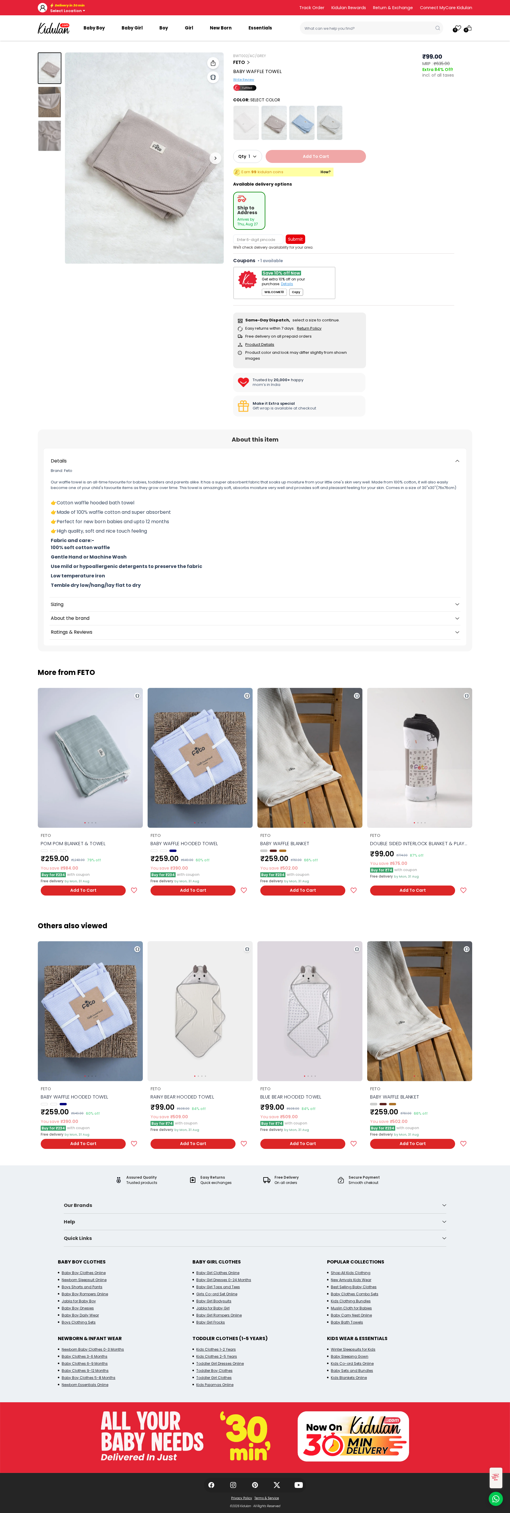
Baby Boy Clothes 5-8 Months (88, 1377)
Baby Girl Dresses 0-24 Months (223, 1279)
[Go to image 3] (49, 136)
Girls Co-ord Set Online (216, 1293)
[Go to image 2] (49, 102)
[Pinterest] (255, 1485)
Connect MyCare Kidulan (446, 8)
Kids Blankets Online (349, 1377)
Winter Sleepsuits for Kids (353, 1349)
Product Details (259, 344)
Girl (189, 28)
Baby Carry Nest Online (351, 1315)
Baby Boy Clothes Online (84, 1272)
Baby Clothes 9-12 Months (85, 1370)
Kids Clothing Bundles (351, 1301)
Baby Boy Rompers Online (85, 1293)
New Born (221, 28)
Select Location (66, 11)
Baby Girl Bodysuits (213, 1301)
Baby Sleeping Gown (349, 1356)
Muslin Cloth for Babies (351, 1308)
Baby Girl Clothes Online (217, 1272)
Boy (163, 28)
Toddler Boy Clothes (214, 1370)
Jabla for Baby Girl (213, 1308)
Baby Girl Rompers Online (219, 1315)
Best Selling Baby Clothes (354, 1286)
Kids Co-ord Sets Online (352, 1363)
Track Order (311, 8)
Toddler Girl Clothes (214, 1377)
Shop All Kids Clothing (350, 1272)
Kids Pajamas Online (214, 1384)
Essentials (260, 28)
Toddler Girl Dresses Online (220, 1363)
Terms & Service (266, 1498)
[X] (276, 1485)
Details (287, 284)
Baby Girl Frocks (210, 1322)
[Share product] (213, 63)
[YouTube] (298, 1485)
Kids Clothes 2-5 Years (216, 1356)
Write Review (243, 79)
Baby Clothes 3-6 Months (84, 1356)
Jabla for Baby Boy (79, 1301)
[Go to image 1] (49, 68)
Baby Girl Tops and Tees (218, 1286)
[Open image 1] (144, 158)
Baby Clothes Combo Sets (354, 1293)
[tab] (249, 211)
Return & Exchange (393, 8)
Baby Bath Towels (347, 1322)
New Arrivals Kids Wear (351, 1279)
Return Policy (309, 328)
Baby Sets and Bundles (352, 1370)
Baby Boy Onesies (78, 1308)
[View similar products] (213, 77)
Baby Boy (94, 28)
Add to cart (316, 156)
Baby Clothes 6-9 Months (85, 1363)
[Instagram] (233, 1485)
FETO (239, 62)
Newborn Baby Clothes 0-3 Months (93, 1349)
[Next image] (215, 158)
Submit (295, 239)
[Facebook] (211, 1485)
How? (326, 172)
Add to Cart (83, 890)
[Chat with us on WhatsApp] (496, 1499)
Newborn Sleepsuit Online (84, 1279)
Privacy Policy (241, 1498)
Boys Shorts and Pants (82, 1286)
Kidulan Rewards (348, 8)
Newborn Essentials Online (85, 1384)
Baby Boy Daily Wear (80, 1315)
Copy (296, 292)
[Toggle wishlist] (134, 890)
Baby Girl (132, 28)
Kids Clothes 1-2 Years (216, 1349)
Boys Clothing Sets (79, 1322)
